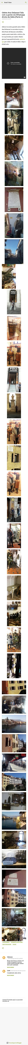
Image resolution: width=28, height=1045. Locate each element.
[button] (3, 22)
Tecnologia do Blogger (15, 1043)
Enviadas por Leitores (16, 942)
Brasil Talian (8, 2)
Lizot (8, 970)
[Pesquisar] (26, 2)
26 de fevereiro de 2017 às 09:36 (15, 958)
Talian (14, 944)
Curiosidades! (5, 942)
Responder (10, 967)
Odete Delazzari (6, 944)
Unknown (10, 957)
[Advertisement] (14, 1023)
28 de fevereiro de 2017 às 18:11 (18, 970)
